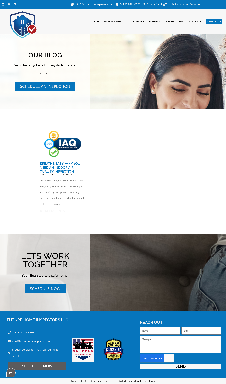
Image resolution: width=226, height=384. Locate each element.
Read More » (52, 211)
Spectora (135, 381)
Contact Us (195, 21)
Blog (181, 21)
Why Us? (170, 21)
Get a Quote (138, 21)
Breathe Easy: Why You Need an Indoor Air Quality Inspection (60, 167)
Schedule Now (214, 21)
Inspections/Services (115, 21)
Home (96, 21)
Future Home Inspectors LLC (103, 381)
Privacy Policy (148, 381)
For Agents (154, 21)
